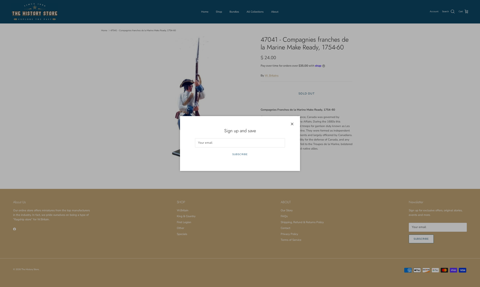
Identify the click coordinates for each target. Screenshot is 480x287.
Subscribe (240, 154)
